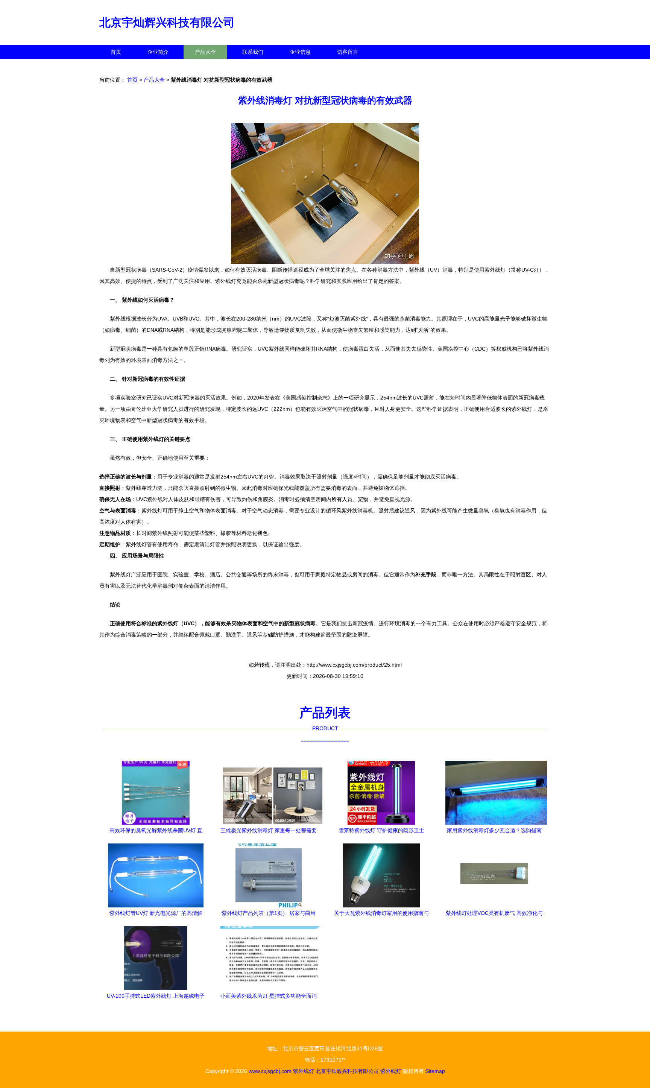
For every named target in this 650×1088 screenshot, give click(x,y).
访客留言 (347, 52)
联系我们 (252, 52)
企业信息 (300, 52)
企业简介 (158, 52)
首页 (116, 52)
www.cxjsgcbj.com (270, 1071)
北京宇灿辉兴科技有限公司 (167, 22)
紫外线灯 (303, 1071)
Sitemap (435, 1071)
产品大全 (205, 52)
